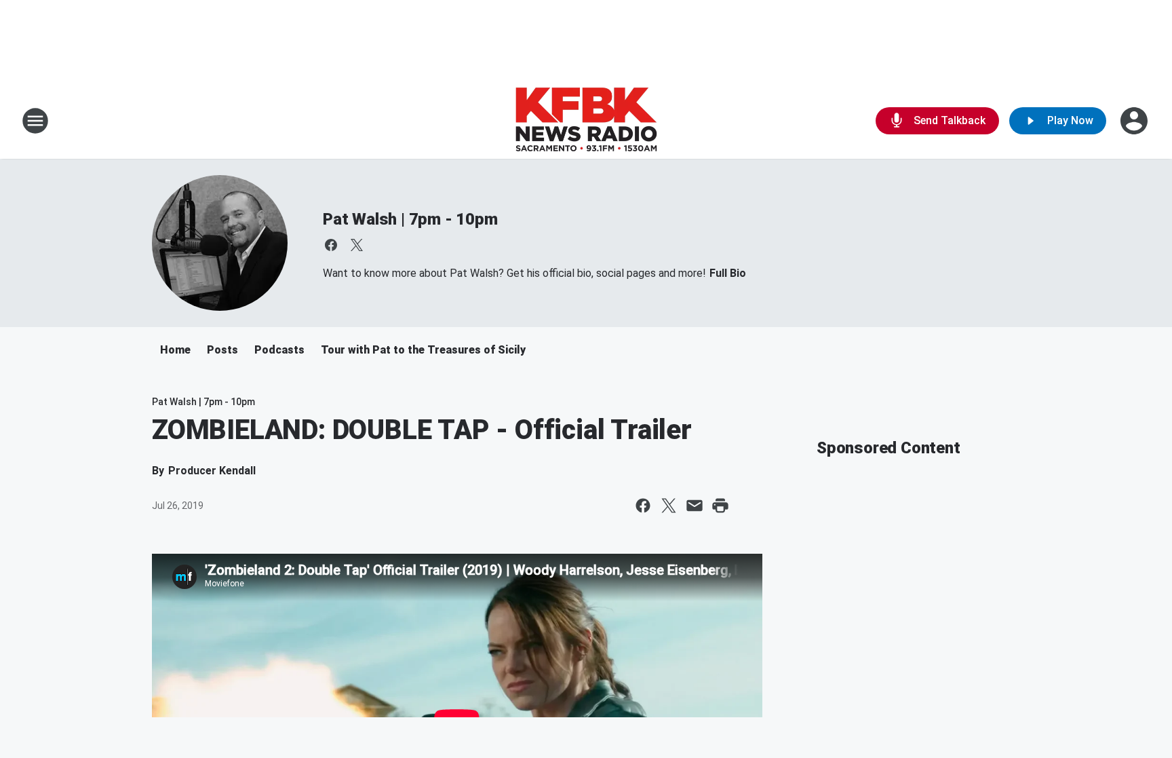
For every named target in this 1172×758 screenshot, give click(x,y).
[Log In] (1135, 120)
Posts (222, 349)
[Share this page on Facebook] (642, 505)
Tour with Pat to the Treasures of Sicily (423, 349)
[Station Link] (586, 121)
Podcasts (279, 349)
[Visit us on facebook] (331, 245)
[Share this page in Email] (694, 505)
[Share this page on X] (668, 505)
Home (175, 349)
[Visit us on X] (357, 245)
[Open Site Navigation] (35, 120)
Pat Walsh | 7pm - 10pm (410, 219)
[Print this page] (720, 505)
